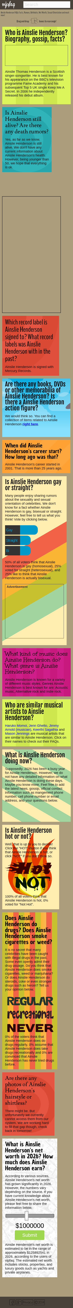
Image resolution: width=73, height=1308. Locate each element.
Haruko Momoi (16, 726)
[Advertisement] (31, 254)
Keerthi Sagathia (45, 729)
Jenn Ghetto (38, 726)
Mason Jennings (17, 733)
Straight (11, 540)
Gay (9, 530)
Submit (29, 1235)
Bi (7, 551)
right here (30, 424)
